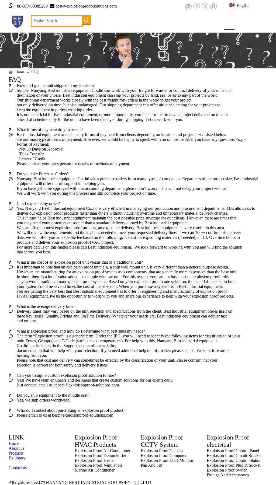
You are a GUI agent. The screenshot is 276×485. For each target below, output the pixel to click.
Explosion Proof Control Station (234, 460)
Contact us (18, 467)
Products (16, 453)
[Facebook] (213, 6)
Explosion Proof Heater (95, 460)
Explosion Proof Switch (227, 470)
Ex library (17, 458)
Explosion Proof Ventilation (98, 465)
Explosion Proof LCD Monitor (167, 460)
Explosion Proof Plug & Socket (233, 465)
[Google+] (196, 6)
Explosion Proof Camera (162, 450)
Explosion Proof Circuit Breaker (234, 455)
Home (14, 443)
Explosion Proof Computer (164, 455)
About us (16, 448)
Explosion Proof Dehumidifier (100, 455)
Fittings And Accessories (228, 475)
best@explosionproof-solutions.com (86, 6)
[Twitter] (205, 6)
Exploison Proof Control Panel (233, 450)
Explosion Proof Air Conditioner (102, 450)
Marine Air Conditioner (95, 470)
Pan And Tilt (151, 465)
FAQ (13, 462)
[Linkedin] (188, 6)
